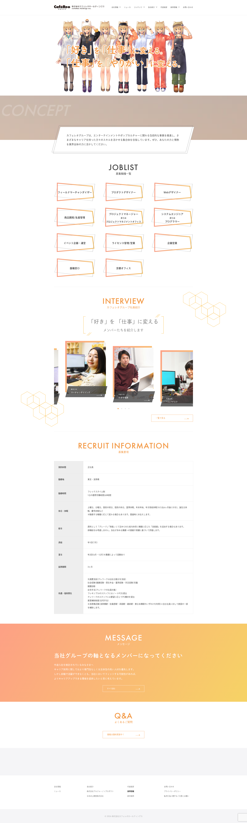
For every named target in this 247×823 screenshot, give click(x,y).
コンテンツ (138, 7)
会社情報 (115, 7)
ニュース (127, 7)
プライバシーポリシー (172, 791)
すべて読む (111, 688)
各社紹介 (151, 7)
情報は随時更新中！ (115, 734)
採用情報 (173, 7)
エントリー (117, 761)
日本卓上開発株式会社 (95, 796)
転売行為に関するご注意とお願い (176, 796)
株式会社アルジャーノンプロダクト (100, 791)
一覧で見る (160, 418)
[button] (118, 408)
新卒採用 (130, 796)
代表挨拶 (164, 7)
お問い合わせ (188, 7)
